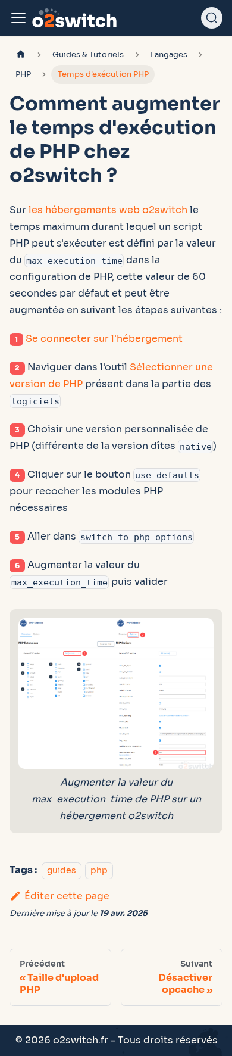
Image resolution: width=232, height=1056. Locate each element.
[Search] (211, 18)
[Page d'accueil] (21, 55)
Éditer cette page (66, 896)
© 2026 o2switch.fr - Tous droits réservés (116, 1040)
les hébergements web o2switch (108, 210)
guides (61, 870)
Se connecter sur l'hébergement (104, 338)
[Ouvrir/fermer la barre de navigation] (18, 18)
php (99, 870)
